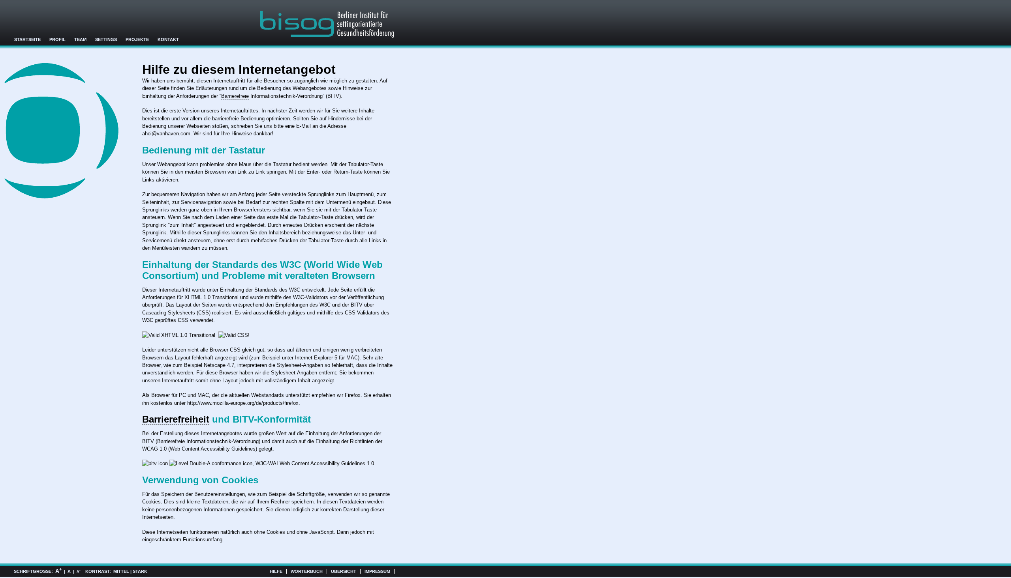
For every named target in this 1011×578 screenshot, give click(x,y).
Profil (57, 39)
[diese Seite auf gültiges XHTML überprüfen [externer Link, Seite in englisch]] (178, 335)
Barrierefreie (235, 96)
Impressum (377, 571)
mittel (121, 571)
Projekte (137, 39)
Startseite (27, 39)
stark (140, 571)
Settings (106, 39)
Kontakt (168, 39)
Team (80, 39)
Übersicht (343, 571)
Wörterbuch (307, 571)
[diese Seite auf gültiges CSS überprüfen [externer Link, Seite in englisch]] (234, 335)
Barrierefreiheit (175, 419)
